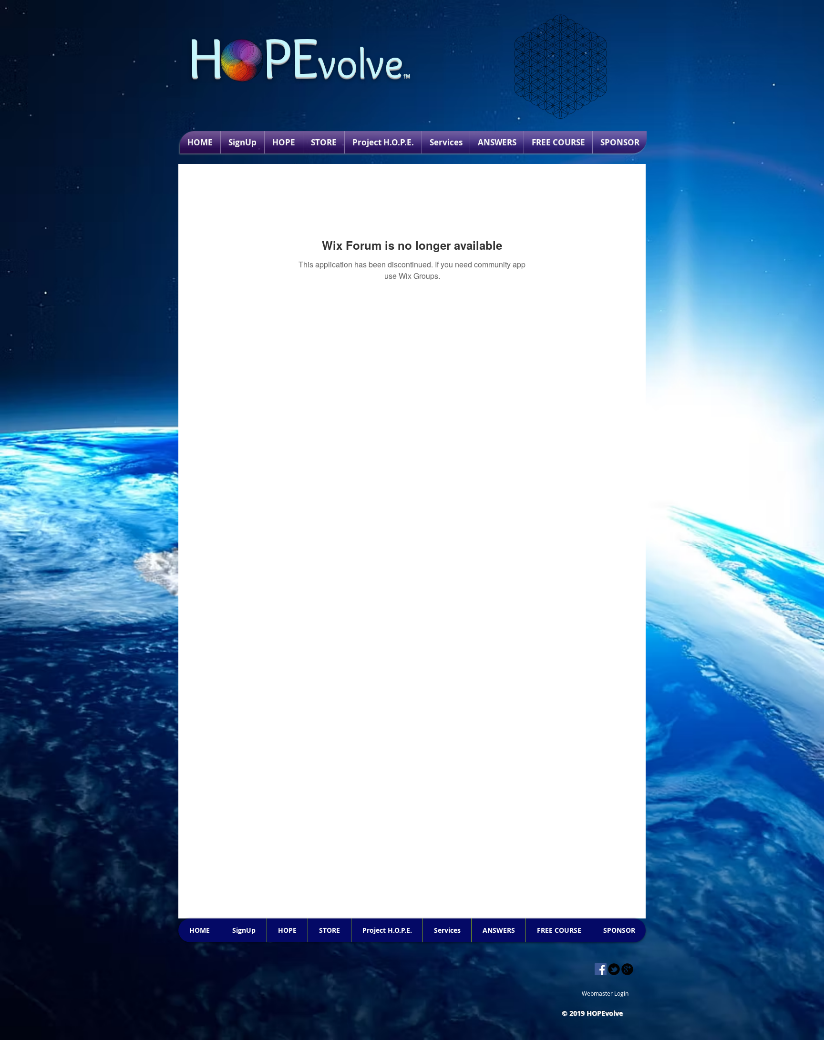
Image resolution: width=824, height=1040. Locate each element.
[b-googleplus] (627, 969)
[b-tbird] (614, 969)
